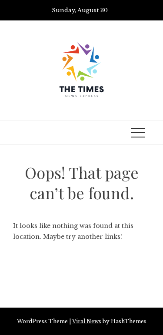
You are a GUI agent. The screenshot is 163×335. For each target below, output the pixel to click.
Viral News (86, 321)
